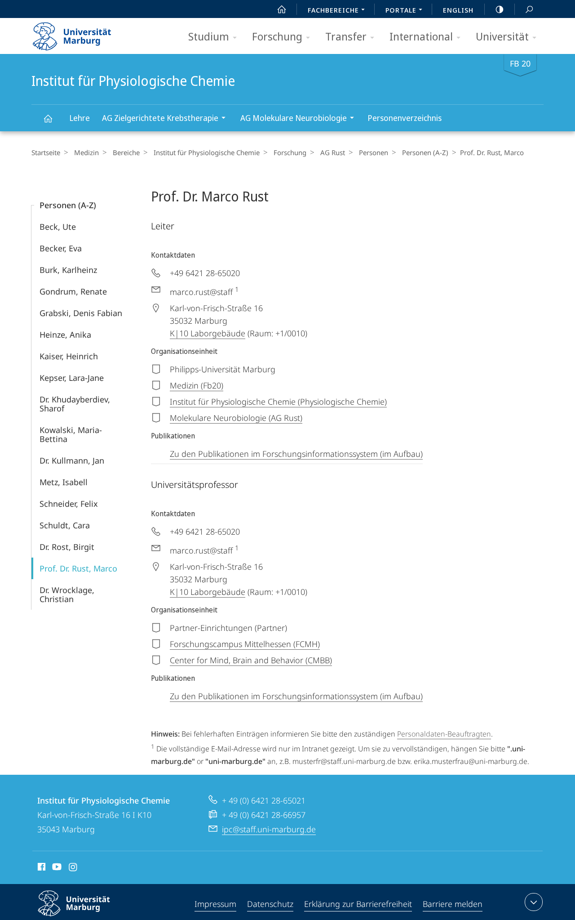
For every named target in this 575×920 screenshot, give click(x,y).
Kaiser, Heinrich (69, 356)
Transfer (346, 36)
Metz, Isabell (64, 482)
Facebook (40, 868)
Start (281, 9)
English (458, 9)
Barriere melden (452, 903)
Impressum (215, 903)
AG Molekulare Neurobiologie (293, 117)
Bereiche (126, 152)
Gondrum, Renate (73, 291)
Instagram (73, 868)
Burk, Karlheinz (68, 269)
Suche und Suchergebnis (529, 9)
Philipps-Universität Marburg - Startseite (87, 33)
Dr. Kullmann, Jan (72, 460)
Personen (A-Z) (425, 152)
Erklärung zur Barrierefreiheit (358, 903)
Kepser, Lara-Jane (72, 377)
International (421, 36)
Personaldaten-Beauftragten (444, 734)
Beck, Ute (58, 226)
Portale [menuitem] (400, 9)
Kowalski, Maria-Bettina (71, 434)
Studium (208, 36)
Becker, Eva (61, 248)
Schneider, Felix (69, 503)
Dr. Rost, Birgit (67, 546)
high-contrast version (499, 9)
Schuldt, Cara (65, 525)
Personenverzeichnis (404, 117)
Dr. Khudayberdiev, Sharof (75, 404)
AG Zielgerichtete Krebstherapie (160, 117)
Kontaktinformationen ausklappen (534, 902)
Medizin (86, 152)
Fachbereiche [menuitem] (333, 9)
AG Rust (332, 152)
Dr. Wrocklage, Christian (67, 594)
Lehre (79, 117)
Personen (373, 152)
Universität (502, 36)
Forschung (277, 36)
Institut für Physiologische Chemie (47, 118)
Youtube (56, 868)
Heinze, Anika (65, 334)
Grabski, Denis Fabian (81, 313)
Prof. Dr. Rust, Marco (78, 568)
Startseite (45, 152)
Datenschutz (270, 903)
